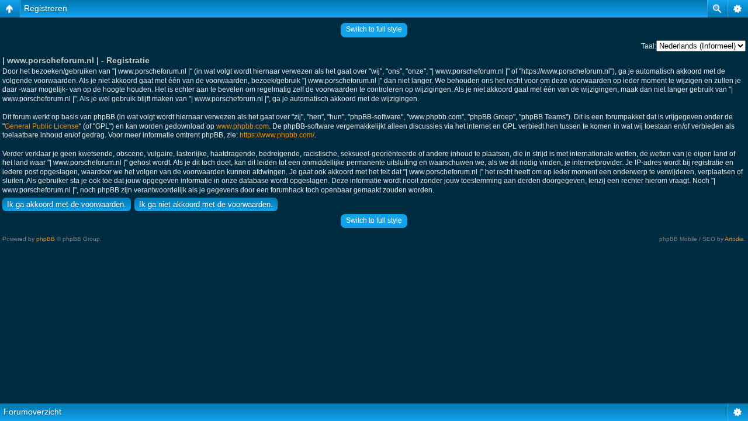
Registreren (45, 8)
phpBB (45, 239)
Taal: (648, 46)
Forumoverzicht (32, 411)
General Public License (42, 126)
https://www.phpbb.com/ (277, 135)
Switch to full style (374, 29)
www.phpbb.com (242, 126)
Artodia (734, 239)
